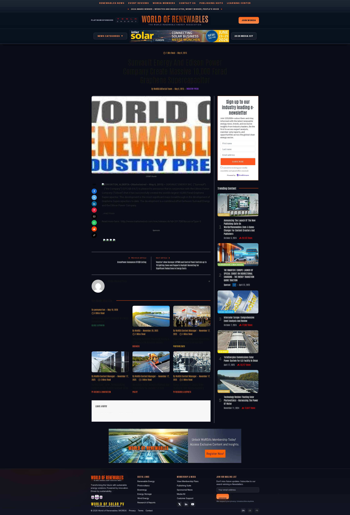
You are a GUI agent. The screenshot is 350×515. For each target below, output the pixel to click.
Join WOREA (249, 20)
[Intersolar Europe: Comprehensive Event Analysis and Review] (238, 301)
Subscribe (223, 498)
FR (257, 510)
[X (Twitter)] (179, 504)
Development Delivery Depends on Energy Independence (110, 319)
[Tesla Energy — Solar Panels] (126, 20)
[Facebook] (94, 191)
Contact (149, 510)
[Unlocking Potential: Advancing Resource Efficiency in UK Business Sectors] (151, 316)
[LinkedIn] (94, 203)
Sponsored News (185, 490)
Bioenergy (142, 490)
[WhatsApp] (94, 222)
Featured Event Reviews (226, 312)
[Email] (94, 216)
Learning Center (239, 3)
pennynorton (99, 309)
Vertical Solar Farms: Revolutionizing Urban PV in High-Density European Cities (110, 386)
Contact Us (187, 3)
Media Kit (181, 494)
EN (243, 510)
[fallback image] (175, 446)
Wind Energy (143, 498)
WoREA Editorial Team (163, 88)
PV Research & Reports (182, 392)
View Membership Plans (188, 481)
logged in (111, 412)
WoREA (137, 330)
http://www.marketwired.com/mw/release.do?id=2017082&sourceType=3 (161, 221)
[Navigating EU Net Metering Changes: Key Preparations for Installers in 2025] (151, 361)
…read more (108, 213)
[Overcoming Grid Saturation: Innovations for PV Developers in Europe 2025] (192, 316)
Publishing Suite (211, 3)
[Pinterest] (94, 210)
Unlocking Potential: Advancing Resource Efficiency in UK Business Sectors (150, 340)
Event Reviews (138, 3)
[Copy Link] (94, 235)
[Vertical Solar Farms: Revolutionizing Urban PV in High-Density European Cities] (110, 361)
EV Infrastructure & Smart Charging (231, 265)
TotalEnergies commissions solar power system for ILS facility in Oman (241, 358)
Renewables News (112, 3)
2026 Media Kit (243, 36)
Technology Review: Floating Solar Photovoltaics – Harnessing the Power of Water (241, 400)
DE (250, 510)
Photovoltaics (179, 346)
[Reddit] (94, 229)
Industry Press (192, 88)
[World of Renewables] (97, 498)
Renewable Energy (146, 481)
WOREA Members (164, 3)
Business (135, 346)
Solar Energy (223, 352)
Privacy (132, 510)
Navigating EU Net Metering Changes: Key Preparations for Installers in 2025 (150, 386)
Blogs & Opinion (98, 325)
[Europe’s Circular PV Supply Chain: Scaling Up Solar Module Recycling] (192, 361)
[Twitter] (94, 197)
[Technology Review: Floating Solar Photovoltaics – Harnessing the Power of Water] (238, 381)
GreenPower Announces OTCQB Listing (131, 262)
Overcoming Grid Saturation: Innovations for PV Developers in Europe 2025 (191, 340)
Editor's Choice (224, 215)
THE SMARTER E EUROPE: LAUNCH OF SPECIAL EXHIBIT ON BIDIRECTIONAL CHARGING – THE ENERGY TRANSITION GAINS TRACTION (239, 275)
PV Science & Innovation (101, 392)
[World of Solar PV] (107, 505)
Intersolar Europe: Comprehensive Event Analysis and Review (239, 319)
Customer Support (185, 498)
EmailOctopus (244, 175)
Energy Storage (144, 494)
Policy (135, 392)
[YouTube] (192, 504)
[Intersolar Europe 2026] (179, 36)
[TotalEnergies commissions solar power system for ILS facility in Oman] (238, 341)
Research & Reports (146, 502)
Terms (140, 510)
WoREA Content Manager (186, 330)
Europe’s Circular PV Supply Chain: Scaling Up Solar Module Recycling (188, 386)
